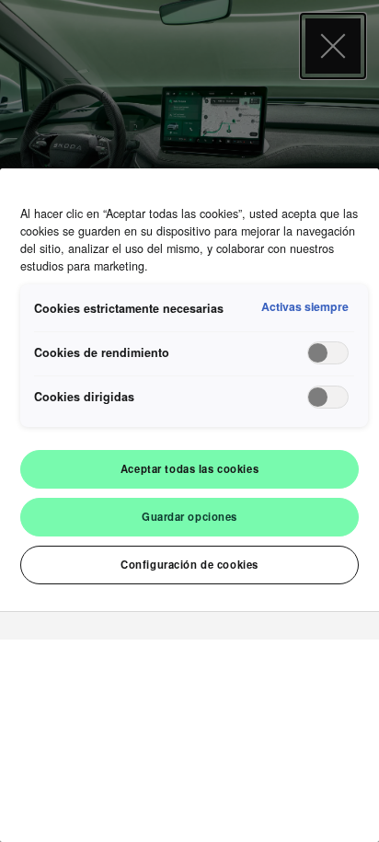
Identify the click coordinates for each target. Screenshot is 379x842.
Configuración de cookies (189, 564)
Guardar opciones (189, 516)
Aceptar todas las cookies (189, 468)
